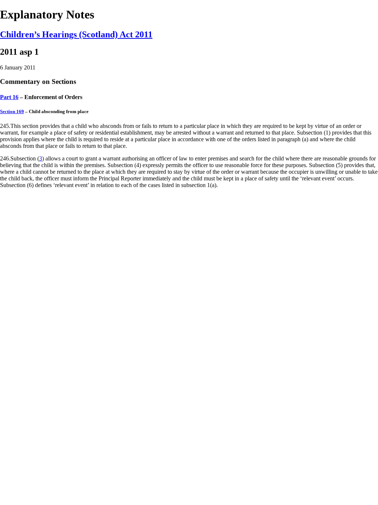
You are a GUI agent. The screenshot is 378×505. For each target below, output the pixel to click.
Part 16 (9, 97)
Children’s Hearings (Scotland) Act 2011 (76, 34)
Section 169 (12, 111)
